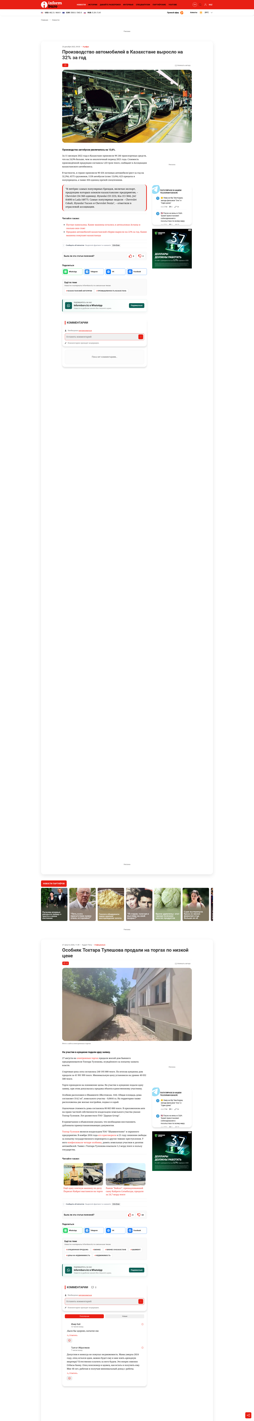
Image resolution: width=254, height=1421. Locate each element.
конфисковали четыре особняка (85, 1142)
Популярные (84, 1316)
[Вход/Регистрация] (205, 4)
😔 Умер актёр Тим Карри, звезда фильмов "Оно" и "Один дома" (172, 200)
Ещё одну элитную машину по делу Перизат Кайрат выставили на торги (83, 1190)
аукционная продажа (77, 1250)
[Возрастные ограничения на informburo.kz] (194, 4)
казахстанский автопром (79, 291)
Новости (81, 5)
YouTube (173, 5)
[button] (201, 13)
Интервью (128, 5)
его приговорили (107, 1135)
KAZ (210, 5)
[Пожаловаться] (142, 1324)
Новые (124, 1316)
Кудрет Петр (87, 945)
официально (100, 945)
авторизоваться (85, 330)
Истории (92, 5)
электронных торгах (87, 1058)
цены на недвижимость (78, 1255)
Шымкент (136, 1250)
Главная (44, 20)
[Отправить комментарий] (140, 336)
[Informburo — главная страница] (52, 4)
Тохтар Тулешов (70, 1131)
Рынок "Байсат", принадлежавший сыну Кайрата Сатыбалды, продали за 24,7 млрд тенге (125, 1191)
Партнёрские (159, 5)
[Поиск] (199, 4)
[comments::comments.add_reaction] (69, 1340)
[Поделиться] (248, 1415)
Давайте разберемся (110, 5)
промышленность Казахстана (112, 291)
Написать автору (183, 65)
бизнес (97, 1250)
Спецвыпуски (143, 5)
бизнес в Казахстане (116, 1250)
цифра (86, 47)
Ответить (73, 1335)
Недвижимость (103, 1255)
